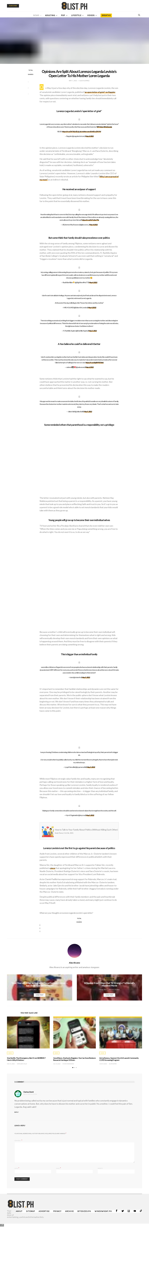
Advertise (44, 1211)
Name (16, 1168)
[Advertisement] (74, 1243)
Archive (69, 1211)
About (19, 1211)
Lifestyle (76, 15)
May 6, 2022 (89, 367)
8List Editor (113, 1063)
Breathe (106, 15)
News (36, 15)
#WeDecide (107, 127)
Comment (17, 1140)
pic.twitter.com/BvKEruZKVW (90, 131)
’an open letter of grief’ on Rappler (99, 92)
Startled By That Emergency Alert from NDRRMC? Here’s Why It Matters (26, 1059)
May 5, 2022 (92, 331)
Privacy (57, 1211)
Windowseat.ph (103, 1211)
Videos (91, 15)
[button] (73, 1067)
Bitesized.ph (84, 1211)
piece (52, 868)
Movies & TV (109, 979)
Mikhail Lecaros (114, 989)
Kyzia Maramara (68, 1063)
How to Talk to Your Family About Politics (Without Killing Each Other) (74, 831)
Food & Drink (39, 979)
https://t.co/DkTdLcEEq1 (70, 131)
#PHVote (100, 127)
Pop (63, 15)
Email (58, 1168)
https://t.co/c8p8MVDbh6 (94, 362)
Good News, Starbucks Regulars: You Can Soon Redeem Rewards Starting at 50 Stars (74, 1059)
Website (100, 1168)
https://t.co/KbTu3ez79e (90, 220)
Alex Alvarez (74, 962)
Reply (16, 1112)
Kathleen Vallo (22, 1063)
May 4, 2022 (89, 136)
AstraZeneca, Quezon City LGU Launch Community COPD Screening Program (119, 1059)
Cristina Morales (44, 989)
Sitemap (30, 1211)
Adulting (50, 15)
